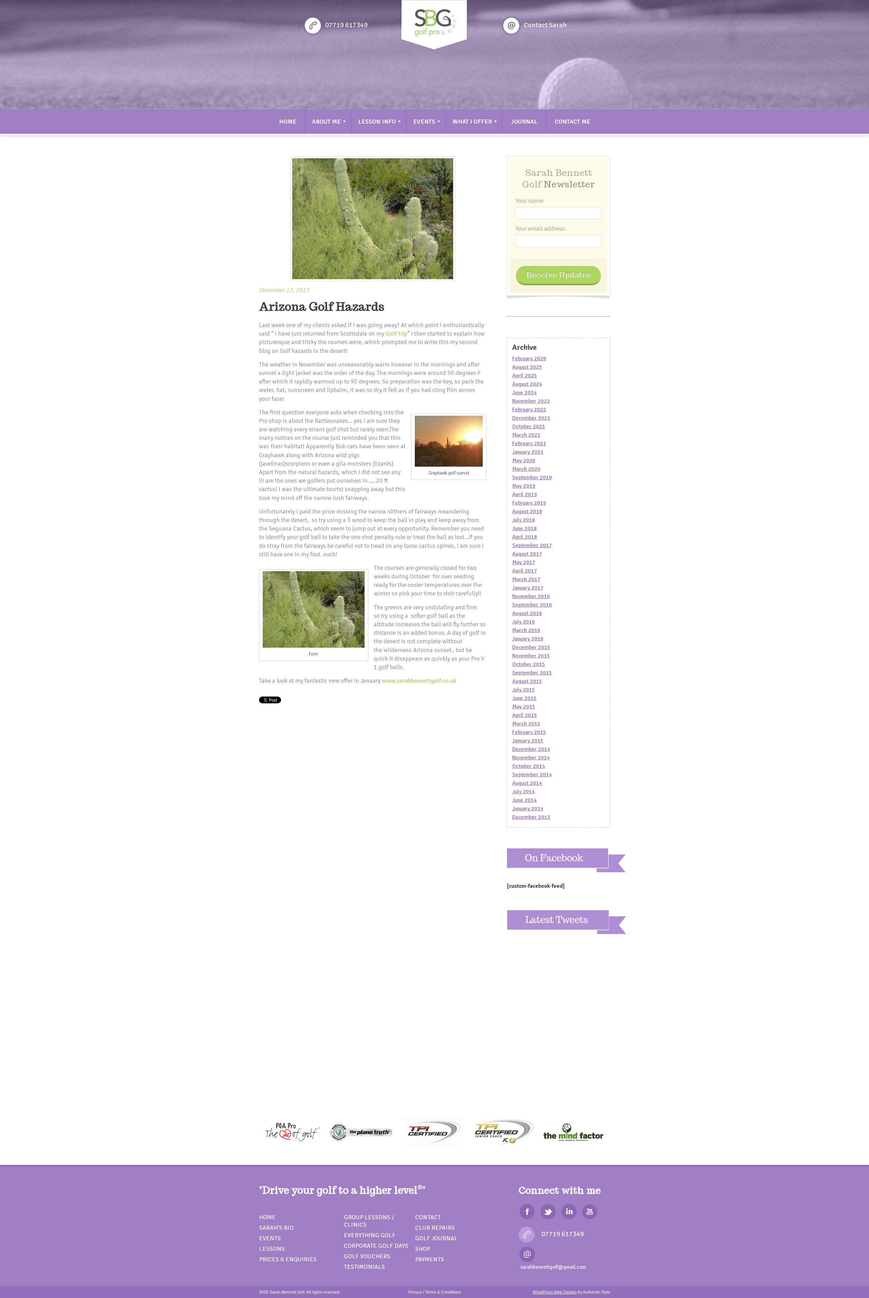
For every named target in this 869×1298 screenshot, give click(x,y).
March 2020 (526, 469)
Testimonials (364, 1266)
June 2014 (524, 800)
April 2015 (524, 715)
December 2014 (531, 749)
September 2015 (532, 672)
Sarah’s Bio (276, 1227)
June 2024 (524, 392)
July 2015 (523, 689)
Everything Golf (369, 1235)
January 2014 (527, 808)
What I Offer (472, 121)
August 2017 (527, 554)
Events (424, 121)
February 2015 (529, 732)
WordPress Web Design (555, 1292)
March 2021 (526, 435)
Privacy (415, 1292)
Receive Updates (558, 275)
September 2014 (532, 774)
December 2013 (531, 817)
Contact (428, 1217)
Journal (524, 121)
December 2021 (531, 418)
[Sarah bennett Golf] (434, 26)
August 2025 (527, 367)
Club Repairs (435, 1227)
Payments (429, 1259)
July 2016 (523, 621)
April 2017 (524, 570)
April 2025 (524, 375)
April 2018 (524, 537)
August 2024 (527, 384)
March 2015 (526, 723)
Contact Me (572, 121)
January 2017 (527, 587)
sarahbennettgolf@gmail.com (553, 1267)
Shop (422, 1248)
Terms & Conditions (443, 1292)
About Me (326, 121)
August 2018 (527, 511)
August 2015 (527, 681)
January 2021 (527, 452)
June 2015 (524, 698)
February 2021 (529, 443)
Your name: (530, 200)
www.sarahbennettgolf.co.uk (419, 680)
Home (287, 121)
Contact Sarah (545, 25)
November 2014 (531, 757)
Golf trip (396, 333)
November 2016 (531, 596)
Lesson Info (377, 121)
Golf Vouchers (367, 1256)
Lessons (272, 1248)
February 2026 (529, 358)
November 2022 (531, 401)
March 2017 (526, 579)
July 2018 (523, 520)
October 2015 (528, 664)
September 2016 (532, 604)
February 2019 (529, 503)
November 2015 (531, 655)
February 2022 (529, 409)
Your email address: (541, 228)
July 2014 (523, 791)
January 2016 (527, 638)
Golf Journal (436, 1238)
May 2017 (523, 562)
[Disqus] (372, 824)
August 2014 (527, 783)
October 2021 (528, 426)
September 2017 (532, 545)
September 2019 (532, 477)
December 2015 (531, 647)
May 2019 (523, 486)
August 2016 (527, 613)
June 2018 (524, 528)
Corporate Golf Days (376, 1245)
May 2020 (523, 460)
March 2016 (526, 630)
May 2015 (523, 706)
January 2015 (527, 740)
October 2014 (528, 766)
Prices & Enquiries (288, 1259)
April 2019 (524, 494)
